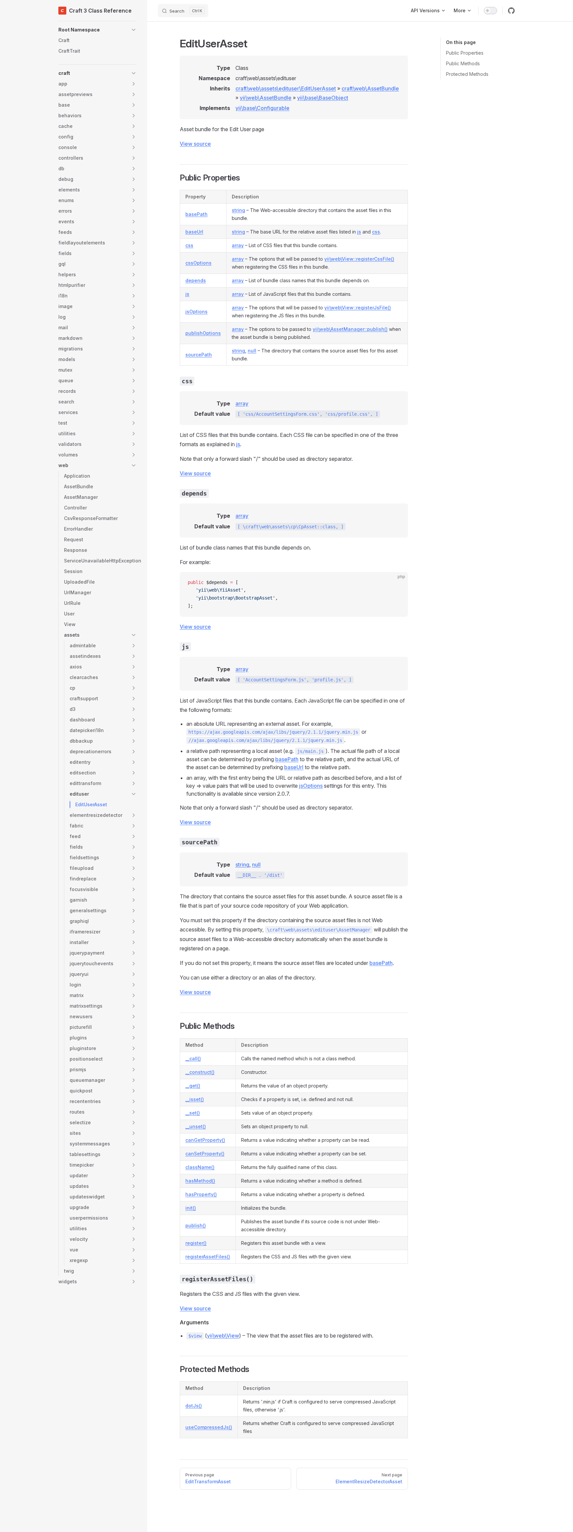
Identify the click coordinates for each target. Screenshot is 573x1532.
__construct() (200, 1072)
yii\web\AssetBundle (265, 97)
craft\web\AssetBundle (370, 88)
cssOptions (198, 263)
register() (196, 1243)
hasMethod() (200, 1181)
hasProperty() (201, 1194)
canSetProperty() (204, 1153)
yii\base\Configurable (262, 108)
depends (195, 280)
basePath (196, 214)
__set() (192, 1113)
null (252, 350)
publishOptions (203, 333)
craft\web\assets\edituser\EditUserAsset (285, 88)
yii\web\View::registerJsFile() (357, 307)
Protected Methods (467, 74)
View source (195, 143)
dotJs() (193, 1405)
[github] (511, 11)
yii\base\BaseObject (322, 97)
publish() (195, 1225)
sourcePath (198, 354)
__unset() (195, 1126)
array (238, 245)
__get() (192, 1085)
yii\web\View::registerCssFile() (359, 259)
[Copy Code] (397, 582)
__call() (193, 1058)
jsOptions (196, 311)
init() (190, 1208)
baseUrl (194, 232)
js (359, 232)
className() (200, 1167)
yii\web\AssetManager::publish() (350, 329)
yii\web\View (223, 1335)
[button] (97, 30)
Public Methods (463, 63)
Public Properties (464, 53)
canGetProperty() (205, 1140)
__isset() (194, 1099)
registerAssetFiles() (207, 1256)
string (238, 210)
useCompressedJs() (208, 1427)
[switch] (490, 10)
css (376, 232)
